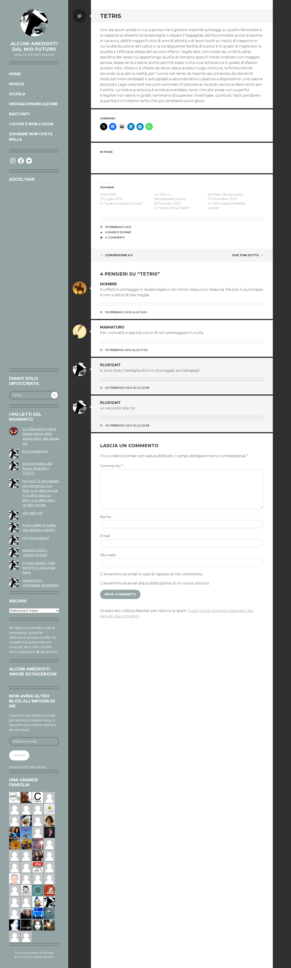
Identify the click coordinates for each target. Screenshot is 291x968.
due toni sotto (245, 255)
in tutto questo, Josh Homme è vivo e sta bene (39, 567)
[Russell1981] (49, 925)
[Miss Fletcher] (26, 832)
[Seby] (26, 936)
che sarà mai (32, 513)
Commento (111, 466)
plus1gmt (110, 365)
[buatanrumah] (26, 902)
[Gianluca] (14, 809)
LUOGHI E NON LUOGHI (31, 124)
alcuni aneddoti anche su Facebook (33, 672)
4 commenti (115, 237)
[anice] (49, 913)
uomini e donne (118, 232)
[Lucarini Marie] (37, 913)
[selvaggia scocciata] (37, 855)
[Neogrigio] (26, 844)
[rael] (37, 797)
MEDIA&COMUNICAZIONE (33, 104)
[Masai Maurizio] (37, 832)
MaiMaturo (112, 327)
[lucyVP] (26, 890)
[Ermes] (14, 913)
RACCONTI (19, 114)
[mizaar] (14, 925)
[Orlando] (26, 855)
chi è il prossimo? (36, 538)
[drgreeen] (14, 844)
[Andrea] (49, 797)
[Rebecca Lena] (49, 832)
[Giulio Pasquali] (26, 867)
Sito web (108, 555)
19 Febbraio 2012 (118, 227)
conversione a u (119, 255)
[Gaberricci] (14, 797)
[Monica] (49, 820)
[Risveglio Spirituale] (14, 820)
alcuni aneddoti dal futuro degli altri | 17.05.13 (37, 468)
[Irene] (26, 809)
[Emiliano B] (14, 855)
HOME (15, 74)
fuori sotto (108, 194)
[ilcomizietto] (14, 878)
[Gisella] (37, 844)
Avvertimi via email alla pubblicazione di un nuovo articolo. (157, 583)
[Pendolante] (49, 890)
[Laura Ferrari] (49, 844)
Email (105, 536)
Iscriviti (19, 755)
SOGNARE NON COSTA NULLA (31, 137)
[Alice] (26, 925)
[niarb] (37, 867)
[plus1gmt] (49, 902)
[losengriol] (49, 809)
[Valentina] (26, 797)
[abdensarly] (14, 832)
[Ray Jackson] (26, 878)
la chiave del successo (225, 194)
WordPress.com (43, 956)
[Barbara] (49, 855)
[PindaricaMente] (37, 890)
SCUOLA (17, 94)
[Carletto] (37, 809)
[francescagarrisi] (37, 925)
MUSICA (16, 84)
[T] (26, 820)
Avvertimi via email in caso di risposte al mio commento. (153, 574)
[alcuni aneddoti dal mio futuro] (34, 22)
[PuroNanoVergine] (14, 936)
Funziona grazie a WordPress (34, 952)
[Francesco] (14, 902)
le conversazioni (35, 451)
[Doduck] (37, 902)
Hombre (108, 284)
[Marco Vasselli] (26, 913)
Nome (105, 517)
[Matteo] (37, 820)
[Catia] (37, 878)
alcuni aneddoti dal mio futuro (34, 46)
